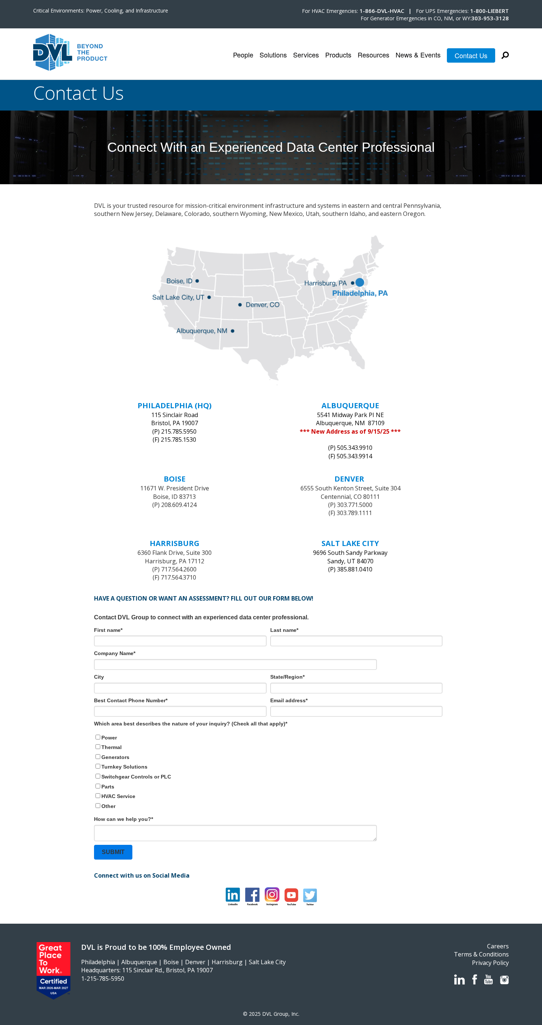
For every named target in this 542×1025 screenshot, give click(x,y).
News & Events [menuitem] (418, 55)
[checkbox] (268, 772)
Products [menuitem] (338, 55)
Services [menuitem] (306, 55)
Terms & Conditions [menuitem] (481, 954)
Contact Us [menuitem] (471, 55)
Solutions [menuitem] (273, 55)
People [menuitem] (243, 55)
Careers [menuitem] (498, 946)
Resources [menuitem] (373, 55)
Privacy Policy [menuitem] (490, 963)
